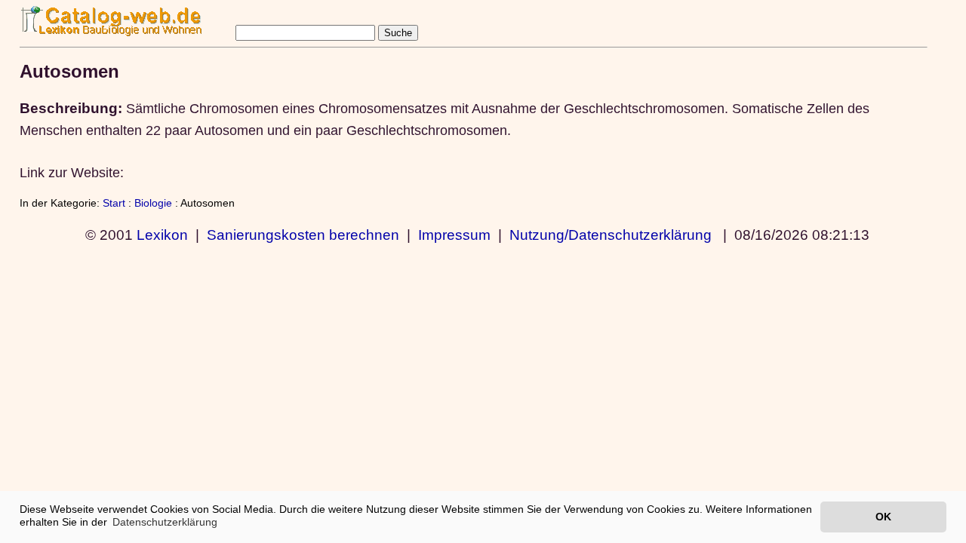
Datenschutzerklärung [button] (164, 522)
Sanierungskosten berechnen (303, 234)
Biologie (153, 203)
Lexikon (162, 234)
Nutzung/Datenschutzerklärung (610, 234)
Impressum (454, 234)
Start (114, 203)
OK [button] (883, 517)
